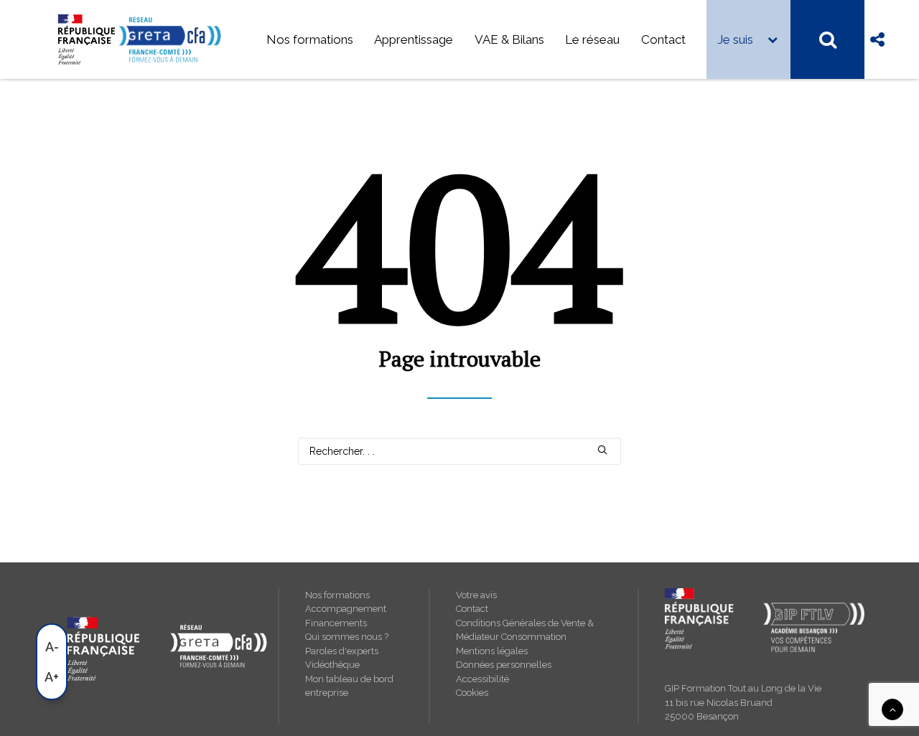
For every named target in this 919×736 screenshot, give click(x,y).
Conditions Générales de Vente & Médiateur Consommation (525, 630)
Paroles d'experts (341, 651)
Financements (336, 623)
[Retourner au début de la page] (892, 708)
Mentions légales (492, 651)
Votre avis (476, 595)
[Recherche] (459, 451)
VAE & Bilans (509, 39)
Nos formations (309, 39)
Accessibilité (482, 679)
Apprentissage (413, 39)
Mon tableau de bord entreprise (349, 686)
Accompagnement (345, 608)
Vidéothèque (332, 664)
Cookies (472, 692)
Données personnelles (503, 664)
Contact (663, 39)
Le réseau (592, 39)
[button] (602, 450)
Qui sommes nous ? (346, 636)
